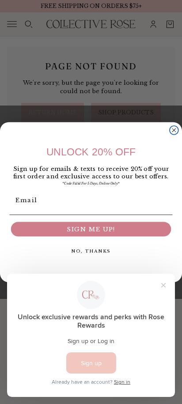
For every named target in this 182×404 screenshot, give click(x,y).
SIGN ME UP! (91, 229)
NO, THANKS (91, 250)
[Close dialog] (174, 129)
